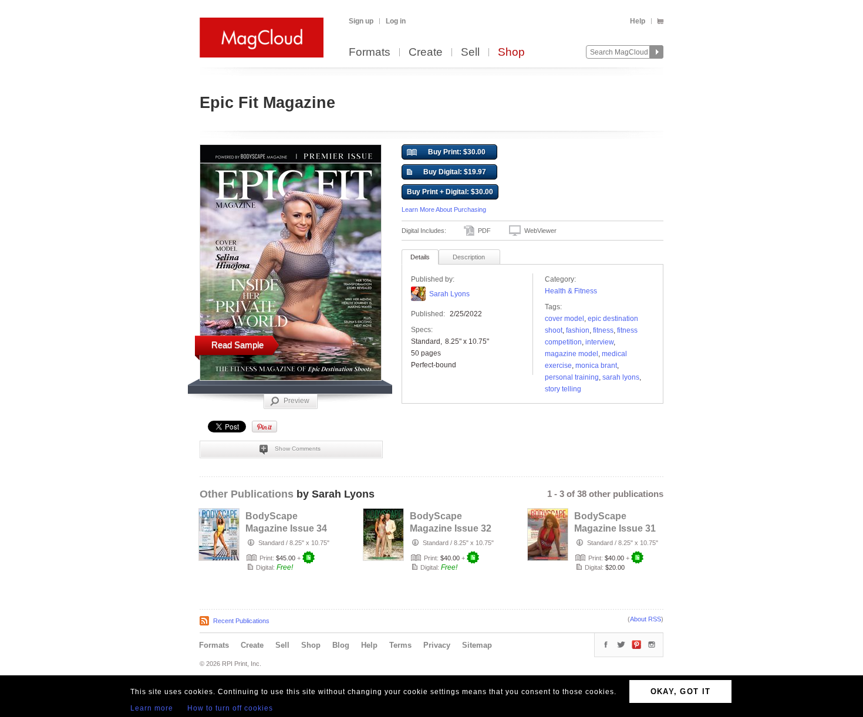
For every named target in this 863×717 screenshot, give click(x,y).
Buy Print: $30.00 (457, 152)
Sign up (361, 21)
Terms (400, 645)
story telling (563, 389)
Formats (369, 52)
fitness (603, 330)
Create (426, 52)
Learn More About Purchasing (444, 209)
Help (637, 21)
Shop (511, 52)
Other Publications (247, 494)
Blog (340, 645)
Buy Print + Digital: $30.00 (450, 192)
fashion (577, 330)
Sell (470, 52)
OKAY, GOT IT (680, 691)
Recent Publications (241, 620)
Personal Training (572, 377)
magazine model (571, 354)
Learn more (151, 708)
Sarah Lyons (449, 294)
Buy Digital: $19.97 (454, 172)
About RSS (645, 619)
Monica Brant (596, 365)
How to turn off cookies (230, 708)
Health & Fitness (571, 291)
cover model (564, 318)
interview (599, 342)
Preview (296, 401)
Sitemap (477, 645)
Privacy (436, 645)
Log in (396, 21)
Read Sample (237, 345)
